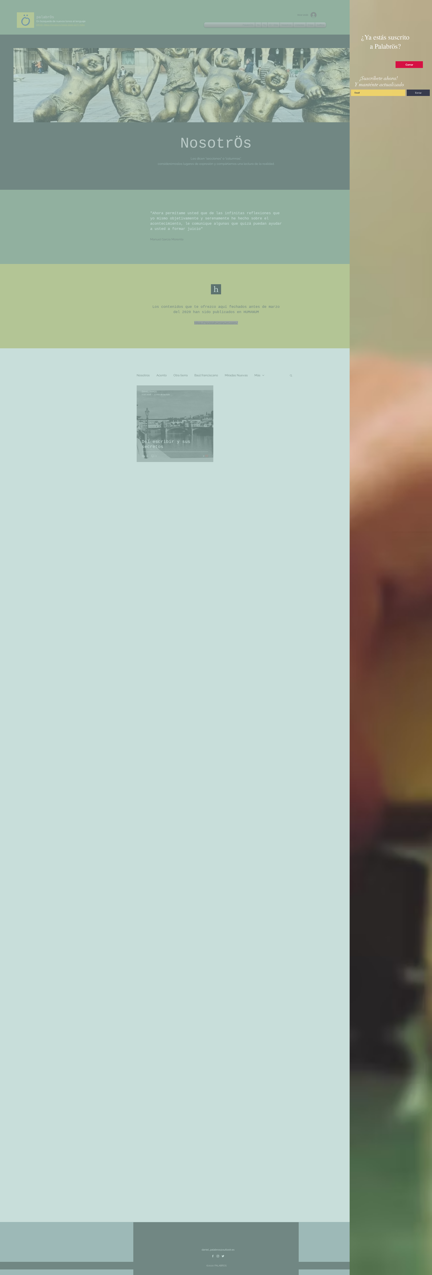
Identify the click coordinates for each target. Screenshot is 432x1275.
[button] (409, 64)
